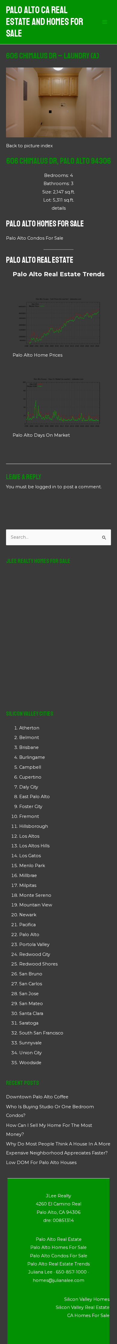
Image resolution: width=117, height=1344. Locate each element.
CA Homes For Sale (88, 1315)
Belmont (29, 737)
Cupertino (30, 777)
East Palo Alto (34, 796)
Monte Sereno (35, 895)
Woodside (30, 1062)
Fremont (29, 816)
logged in (45, 486)
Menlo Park (32, 865)
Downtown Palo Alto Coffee (37, 1097)
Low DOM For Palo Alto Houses (41, 1162)
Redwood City (34, 954)
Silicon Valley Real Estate (83, 1307)
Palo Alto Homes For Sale (45, 223)
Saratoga (28, 1023)
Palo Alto (29, 934)
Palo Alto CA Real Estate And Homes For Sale (44, 22)
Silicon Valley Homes (87, 1299)
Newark (27, 914)
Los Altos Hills (34, 846)
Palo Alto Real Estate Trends (59, 274)
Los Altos (29, 836)
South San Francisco (41, 1033)
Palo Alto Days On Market (41, 435)
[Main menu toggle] (104, 22)
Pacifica (27, 924)
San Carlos (30, 983)
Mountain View (35, 905)
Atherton (29, 728)
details (59, 208)
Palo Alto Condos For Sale (34, 238)
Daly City (28, 787)
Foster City (30, 806)
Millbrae (28, 875)
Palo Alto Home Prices (37, 355)
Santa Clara (31, 1013)
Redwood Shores (38, 964)
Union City (30, 1052)
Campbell (30, 767)
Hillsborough (33, 826)
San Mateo (31, 1003)
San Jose (29, 993)
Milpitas (27, 885)
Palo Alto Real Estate (39, 260)
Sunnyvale (30, 1043)
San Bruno (30, 974)
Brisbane (29, 747)
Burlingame (32, 757)
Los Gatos (30, 855)
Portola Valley (34, 944)
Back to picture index (29, 145)
